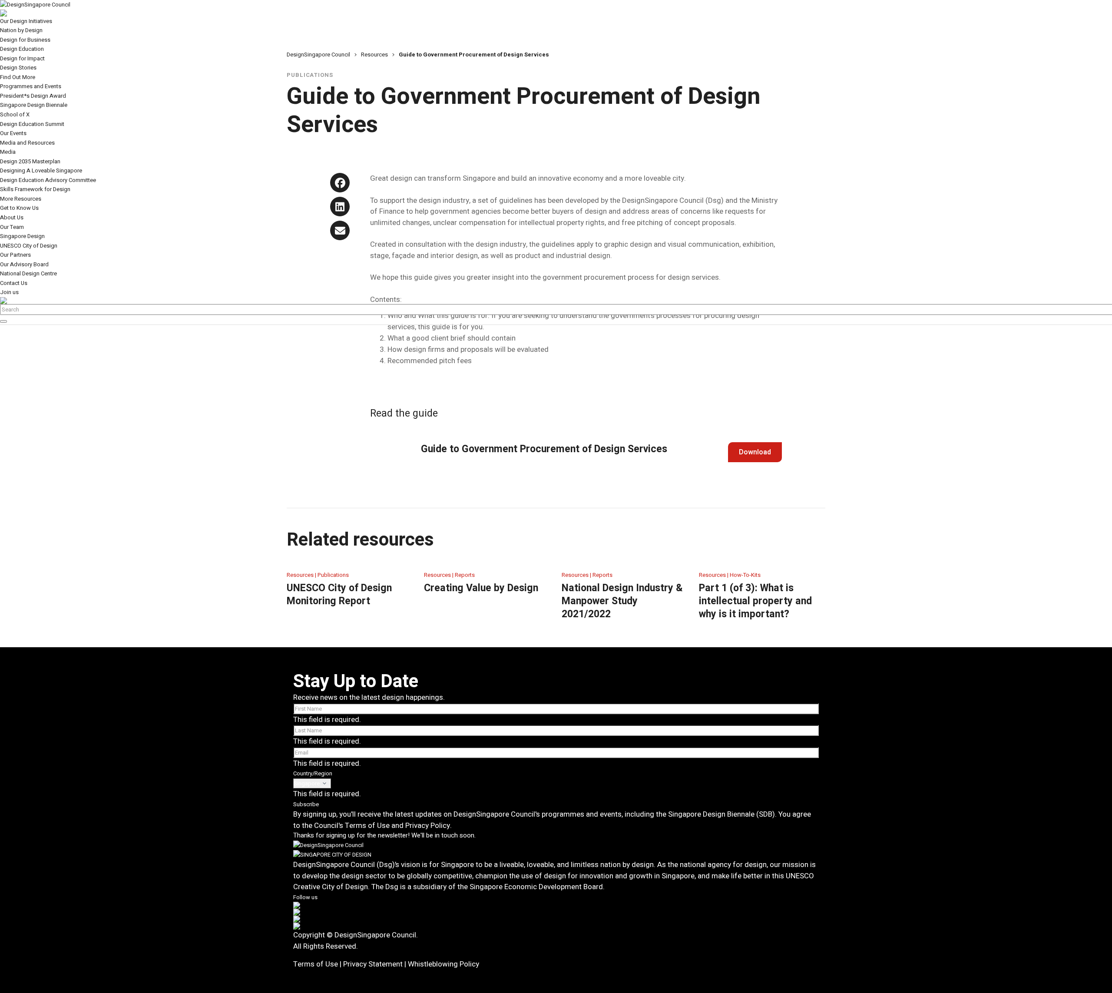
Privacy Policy (427, 825)
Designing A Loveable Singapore (41, 170)
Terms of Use (367, 825)
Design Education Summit (32, 124)
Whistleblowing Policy (443, 964)
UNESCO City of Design (28, 246)
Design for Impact (22, 58)
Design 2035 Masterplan (30, 161)
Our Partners (15, 255)
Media (8, 152)
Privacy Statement (373, 964)
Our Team (12, 227)
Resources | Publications (318, 575)
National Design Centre (28, 273)
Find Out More (17, 77)
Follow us (305, 897)
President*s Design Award (33, 96)
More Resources (20, 199)
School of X (15, 114)
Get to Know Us (19, 208)
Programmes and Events (30, 86)
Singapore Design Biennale (33, 105)
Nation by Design (21, 30)
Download (755, 452)
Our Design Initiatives (26, 21)
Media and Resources (27, 143)
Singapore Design (22, 236)
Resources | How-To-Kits (730, 575)
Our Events (13, 133)
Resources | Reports (449, 575)
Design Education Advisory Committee (48, 180)
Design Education (22, 49)
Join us (9, 292)
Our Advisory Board (24, 264)
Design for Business (25, 40)
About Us (11, 217)
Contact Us (13, 283)
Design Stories (18, 67)
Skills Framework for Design (35, 189)
